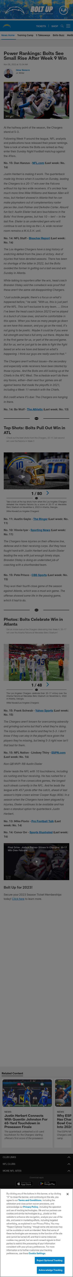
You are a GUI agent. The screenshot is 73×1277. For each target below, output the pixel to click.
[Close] (67, 1194)
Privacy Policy (30, 1206)
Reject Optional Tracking (49, 1260)
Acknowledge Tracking (51, 1270)
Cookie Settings (37, 1253)
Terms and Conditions (29, 1200)
